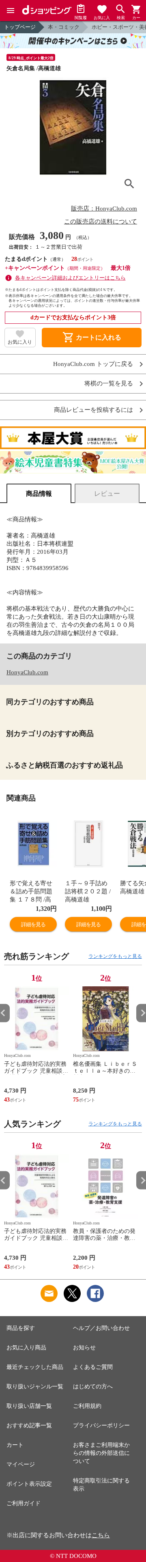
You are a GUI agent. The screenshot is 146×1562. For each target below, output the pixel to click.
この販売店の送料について (100, 221)
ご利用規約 (87, 1406)
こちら (101, 1535)
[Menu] (10, 10)
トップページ (20, 27)
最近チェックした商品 (34, 1367)
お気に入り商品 (26, 1348)
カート (15, 1445)
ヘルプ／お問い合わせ (101, 1328)
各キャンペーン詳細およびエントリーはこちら (70, 278)
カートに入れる (91, 337)
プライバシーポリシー (101, 1425)
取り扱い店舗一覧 (29, 1406)
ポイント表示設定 (29, 1484)
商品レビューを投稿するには (93, 410)
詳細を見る (33, 924)
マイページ (20, 1464)
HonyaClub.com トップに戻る (93, 364)
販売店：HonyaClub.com (104, 208)
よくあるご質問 (93, 1367)
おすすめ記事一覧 (29, 1425)
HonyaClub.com (27, 672)
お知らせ (84, 1348)
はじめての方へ (93, 1386)
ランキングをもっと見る (115, 956)
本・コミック (63, 27)
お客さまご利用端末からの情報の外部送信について (101, 1453)
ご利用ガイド (23, 1503)
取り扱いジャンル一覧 (34, 1386)
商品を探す (20, 1328)
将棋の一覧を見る (108, 384)
